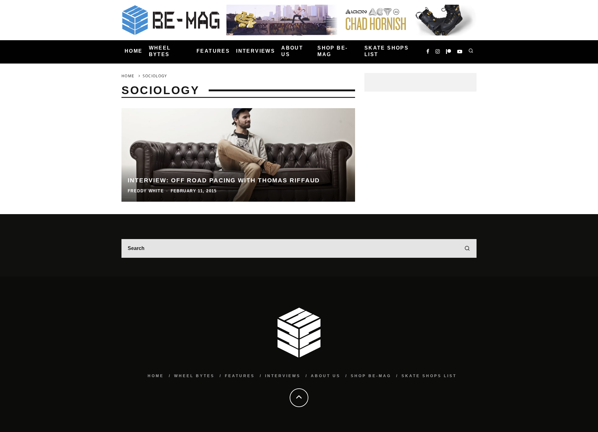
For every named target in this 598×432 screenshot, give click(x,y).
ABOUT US (292, 51)
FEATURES (213, 51)
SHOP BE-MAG (332, 51)
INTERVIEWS (255, 51)
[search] (467, 248)
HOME (134, 51)
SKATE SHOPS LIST (386, 51)
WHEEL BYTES (160, 51)
